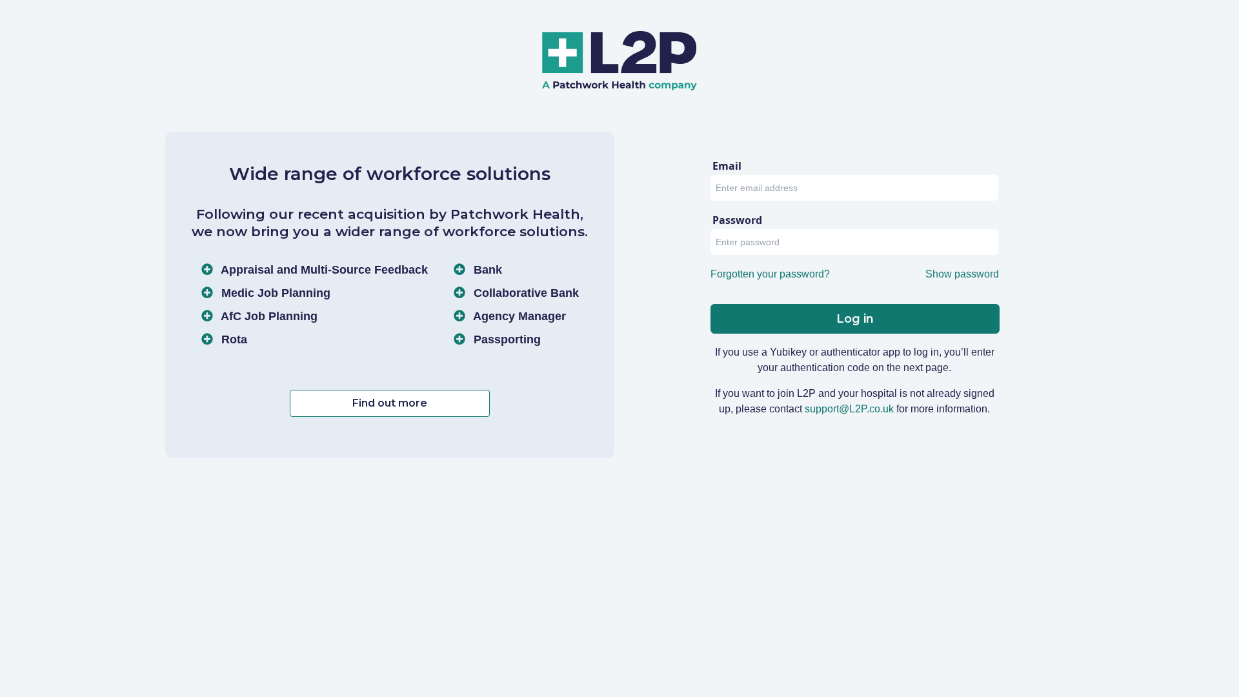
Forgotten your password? (770, 273)
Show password (962, 273)
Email (726, 166)
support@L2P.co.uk (849, 408)
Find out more (389, 403)
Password (737, 220)
